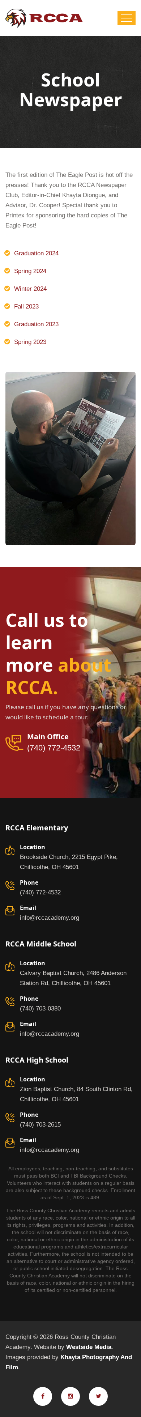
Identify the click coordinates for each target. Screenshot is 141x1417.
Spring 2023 (30, 342)
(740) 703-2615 (40, 1124)
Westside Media (88, 1347)
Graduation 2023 (36, 324)
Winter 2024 (30, 288)
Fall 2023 (26, 306)
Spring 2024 (30, 271)
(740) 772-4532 (53, 748)
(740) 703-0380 (40, 1008)
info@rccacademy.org (49, 917)
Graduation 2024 (36, 253)
